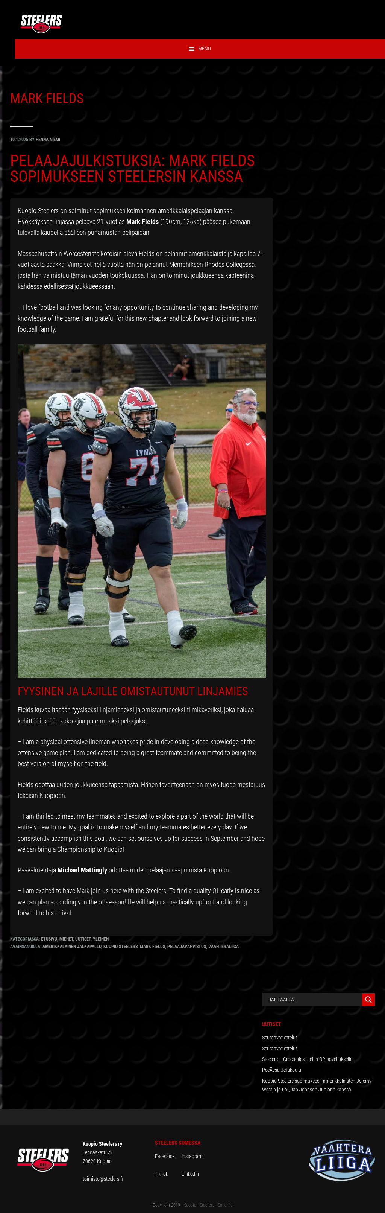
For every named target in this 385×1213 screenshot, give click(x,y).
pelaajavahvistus (186, 946)
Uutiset (83, 939)
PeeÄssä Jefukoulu (281, 1070)
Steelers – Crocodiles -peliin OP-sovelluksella (307, 1059)
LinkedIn (190, 1174)
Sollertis (225, 1205)
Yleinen (101, 939)
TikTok (167, 1174)
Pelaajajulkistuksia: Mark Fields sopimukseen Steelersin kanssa (132, 168)
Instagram (192, 1156)
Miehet (66, 939)
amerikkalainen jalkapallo (71, 946)
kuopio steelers (120, 946)
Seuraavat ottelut (279, 1038)
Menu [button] (204, 49)
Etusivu (49, 939)
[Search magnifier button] (368, 999)
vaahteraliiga (223, 946)
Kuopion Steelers (198, 1205)
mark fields (152, 946)
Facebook (168, 1156)
